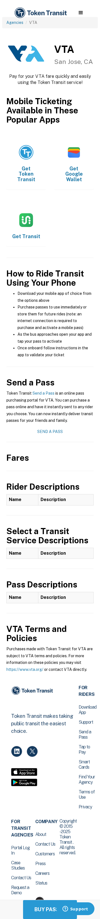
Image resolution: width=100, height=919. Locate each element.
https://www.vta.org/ (24, 669)
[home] (40, 13)
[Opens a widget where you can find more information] (75, 909)
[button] (80, 12)
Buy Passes (50, 909)
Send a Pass (43, 393)
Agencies (14, 22)
